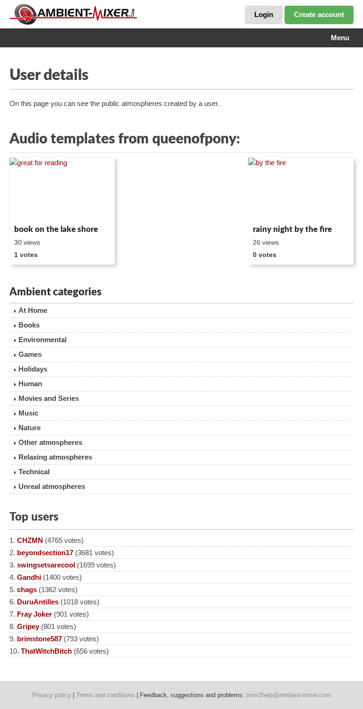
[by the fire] (301, 189)
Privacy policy (51, 695)
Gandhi (29, 577)
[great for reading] (62, 189)
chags (27, 589)
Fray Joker (34, 614)
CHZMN (30, 540)
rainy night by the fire (292, 229)
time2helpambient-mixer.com (288, 695)
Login (263, 14)
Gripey (28, 626)
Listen (32, 208)
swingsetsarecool (46, 565)
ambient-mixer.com (80, 14)
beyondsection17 (45, 553)
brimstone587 (39, 639)
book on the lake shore (56, 229)
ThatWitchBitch (46, 651)
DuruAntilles (38, 602)
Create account (319, 14)
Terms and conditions (105, 695)
